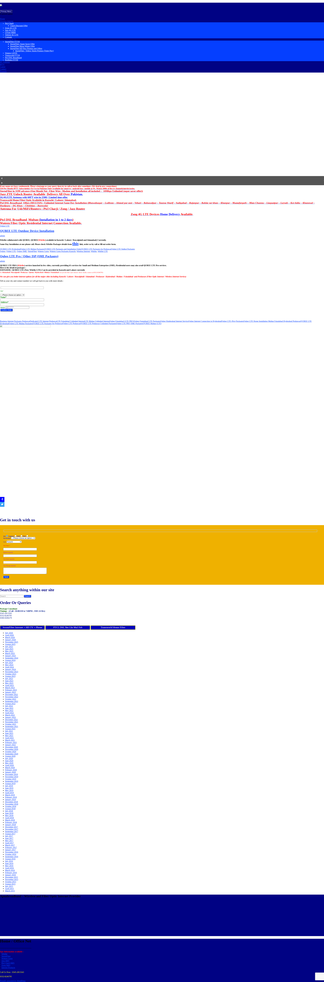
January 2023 (10, 692)
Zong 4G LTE (11, 28)
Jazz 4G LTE (10, 30)
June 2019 (9, 788)
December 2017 (11, 827)
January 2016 (10, 875)
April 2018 (9, 818)
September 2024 (11, 658)
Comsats (8, 37)
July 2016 (9, 861)
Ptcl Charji (9, 23)
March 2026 (10, 637)
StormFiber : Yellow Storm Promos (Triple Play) (34, 51)
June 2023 (9, 681)
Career (2, 67)
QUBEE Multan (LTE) (152, 323)
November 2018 (11, 804)
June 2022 (9, 708)
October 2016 (10, 854)
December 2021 (11, 720)
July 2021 (9, 731)
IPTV (2, 64)
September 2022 (11, 701)
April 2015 (9, 889)
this (75, 243)
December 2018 (11, 802)
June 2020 (9, 761)
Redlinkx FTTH (11, 60)
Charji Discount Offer (19, 26)
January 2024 (10, 669)
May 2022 (9, 710)
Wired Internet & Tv (8, 39)
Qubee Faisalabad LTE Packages (147, 321)
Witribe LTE (103, 251)
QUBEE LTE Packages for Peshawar (96, 249)
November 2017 (11, 829)
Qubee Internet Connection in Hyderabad (204, 321)
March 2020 (10, 767)
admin (2, 236)
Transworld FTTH (12, 55)
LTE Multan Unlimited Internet (97, 321)
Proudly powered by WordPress (12, 981)
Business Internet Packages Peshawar (15, 321)
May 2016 (9, 866)
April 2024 (9, 667)
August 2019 (10, 783)
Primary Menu (6, 11)
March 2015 (10, 891)
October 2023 (10, 674)
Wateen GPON (11, 53)
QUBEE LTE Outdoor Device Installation (27, 230)
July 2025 (9, 646)
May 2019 (9, 790)
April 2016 (9, 868)
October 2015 (10, 882)
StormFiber (32, 251)
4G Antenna (5, 62)
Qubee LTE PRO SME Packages (129, 323)
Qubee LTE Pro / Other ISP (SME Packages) (29, 256)
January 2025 (10, 656)
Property (3, 71)
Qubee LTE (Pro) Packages (232, 321)
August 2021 (10, 729)
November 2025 (11, 642)
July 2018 (9, 811)
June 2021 (9, 733)
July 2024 (9, 662)
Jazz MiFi (5, 961)
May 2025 (9, 651)
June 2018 (9, 813)
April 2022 (9, 713)
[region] (162, 130)
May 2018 (9, 815)
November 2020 (11, 749)
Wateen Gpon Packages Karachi (63, 251)
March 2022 (10, 715)
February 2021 (11, 742)
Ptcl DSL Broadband (13, 58)
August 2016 (10, 859)
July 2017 (9, 836)
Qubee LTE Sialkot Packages (123, 249)
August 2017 (10, 834)
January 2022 (10, 717)
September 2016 (11, 857)
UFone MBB (10, 32)
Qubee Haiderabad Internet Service (174, 321)
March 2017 (10, 845)
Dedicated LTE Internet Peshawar (43, 321)
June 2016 (9, 863)
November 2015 (11, 879)
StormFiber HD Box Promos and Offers (26, 48)
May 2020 (9, 763)
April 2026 (9, 635)
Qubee (2, 251)
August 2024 (10, 660)
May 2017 (9, 841)
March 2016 (10, 870)
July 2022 (9, 706)
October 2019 (10, 779)
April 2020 (9, 765)
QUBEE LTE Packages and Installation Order (62, 249)
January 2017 (10, 850)
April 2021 (9, 738)
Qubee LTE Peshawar (71, 323)
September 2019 (11, 781)
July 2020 (9, 758)
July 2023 (9, 678)
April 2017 (9, 843)
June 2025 (9, 649)
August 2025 (10, 644)
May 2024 (9, 665)
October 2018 (10, 806)
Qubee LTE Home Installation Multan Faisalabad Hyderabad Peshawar (272, 321)
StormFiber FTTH (12, 42)
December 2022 (11, 694)
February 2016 (11, 873)
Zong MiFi (6, 965)
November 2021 (11, 722)
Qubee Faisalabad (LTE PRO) (122, 321)
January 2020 (10, 772)
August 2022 (10, 704)
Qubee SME (22, 251)
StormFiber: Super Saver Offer (22, 44)
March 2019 (10, 795)
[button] (6, 14)
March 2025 (10, 653)
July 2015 (9, 886)
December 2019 (11, 774)
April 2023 (9, 685)
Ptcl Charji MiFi (8, 963)
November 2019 (11, 777)
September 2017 (11, 831)
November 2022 (11, 697)
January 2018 (10, 825)
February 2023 (11, 690)
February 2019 (11, 797)
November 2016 (11, 852)
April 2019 (9, 793)
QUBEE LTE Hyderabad (10, 249)
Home (2, 19)
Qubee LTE (4, 226)
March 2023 (10, 688)
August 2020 (10, 756)
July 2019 (9, 786)
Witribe (94, 251)
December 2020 (11, 747)
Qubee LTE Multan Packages (32, 249)
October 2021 (10, 724)
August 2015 (10, 884)
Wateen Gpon (43, 251)
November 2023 (11, 672)
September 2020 (11, 754)
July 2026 (9, 633)
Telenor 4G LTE (11, 35)
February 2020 (11, 770)
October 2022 (10, 699)
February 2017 (11, 847)
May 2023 (9, 683)
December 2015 (11, 877)
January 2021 (10, 745)
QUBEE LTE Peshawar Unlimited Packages (98, 323)
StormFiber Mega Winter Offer (22, 46)
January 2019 (10, 799)
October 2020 (10, 752)
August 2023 (10, 676)
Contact (3, 69)
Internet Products (8, 968)
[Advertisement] (76, 918)
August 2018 (10, 809)
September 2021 (11, 726)
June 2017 (9, 838)
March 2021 (10, 740)
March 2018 (10, 820)
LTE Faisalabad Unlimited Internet (71, 321)
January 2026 (10, 640)
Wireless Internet (6, 21)
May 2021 (9, 736)
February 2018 (11, 822)
